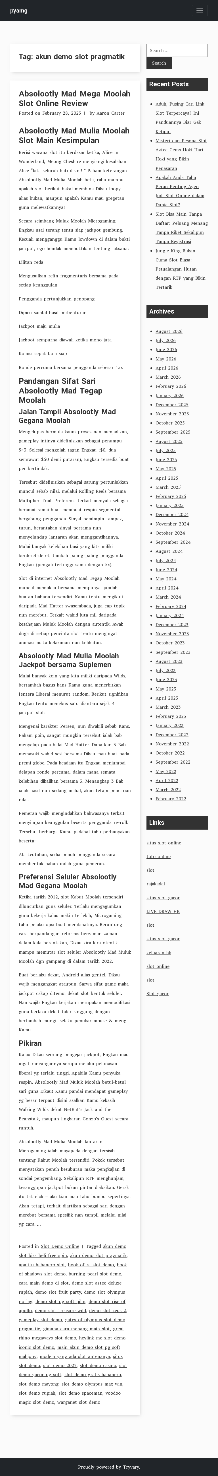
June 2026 (166, 349)
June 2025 (166, 459)
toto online (158, 856)
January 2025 (170, 505)
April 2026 (167, 368)
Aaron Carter (111, 113)
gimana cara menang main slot (76, 1328)
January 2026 (170, 395)
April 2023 (167, 698)
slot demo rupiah (37, 1393)
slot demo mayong (38, 1384)
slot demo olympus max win (92, 1384)
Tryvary (131, 1467)
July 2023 (166, 670)
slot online (157, 966)
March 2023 (168, 707)
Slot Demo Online (60, 1246)
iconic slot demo (36, 1347)
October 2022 (170, 753)
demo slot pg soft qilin (60, 1301)
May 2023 (166, 689)
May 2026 (166, 359)
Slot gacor (157, 993)
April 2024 (167, 588)
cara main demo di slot (44, 1283)
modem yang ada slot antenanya (75, 1356)
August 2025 (169, 441)
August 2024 (169, 551)
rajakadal (155, 884)
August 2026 (169, 331)
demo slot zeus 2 (107, 1310)
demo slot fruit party (58, 1292)
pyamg (19, 10)
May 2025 (166, 468)
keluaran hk (158, 952)
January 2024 (170, 615)
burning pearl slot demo (95, 1274)
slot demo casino (98, 1365)
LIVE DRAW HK (163, 911)
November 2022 (172, 744)
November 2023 (172, 633)
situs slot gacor (163, 897)
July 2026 (166, 340)
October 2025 (170, 423)
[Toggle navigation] (200, 10)
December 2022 (172, 734)
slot (150, 870)
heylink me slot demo (102, 1338)
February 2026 (171, 386)
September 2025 (173, 432)
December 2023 (172, 624)
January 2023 (170, 725)
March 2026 (168, 377)
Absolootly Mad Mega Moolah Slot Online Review (74, 98)
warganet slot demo (78, 1402)
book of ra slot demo (91, 1264)
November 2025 (172, 414)
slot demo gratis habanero (92, 1374)
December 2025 (172, 404)
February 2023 (171, 716)
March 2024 (168, 597)
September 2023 (173, 652)
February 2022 (171, 798)
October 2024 (170, 533)
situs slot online (163, 843)
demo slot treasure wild (60, 1310)
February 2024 (171, 606)
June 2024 (166, 569)
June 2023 (166, 679)
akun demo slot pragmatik (98, 1255)
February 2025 (171, 496)
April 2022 (167, 780)
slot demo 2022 (60, 1365)
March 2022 (168, 789)
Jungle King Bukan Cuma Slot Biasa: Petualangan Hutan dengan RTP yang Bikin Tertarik (181, 269)
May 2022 (166, 771)
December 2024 (172, 514)
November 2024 (172, 524)
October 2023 (170, 643)
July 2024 (166, 560)
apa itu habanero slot (42, 1264)
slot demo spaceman (80, 1393)
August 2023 (169, 661)
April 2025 (167, 478)
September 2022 (173, 762)
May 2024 (166, 579)
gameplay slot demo (40, 1319)
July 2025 (166, 450)
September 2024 (173, 542)
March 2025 (168, 487)
